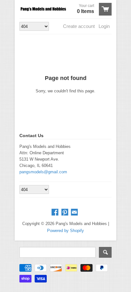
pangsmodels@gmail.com (43, 171)
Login (104, 26)
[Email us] (75, 212)
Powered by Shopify (65, 230)
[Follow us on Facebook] (56, 212)
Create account (79, 26)
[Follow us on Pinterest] (65, 212)
